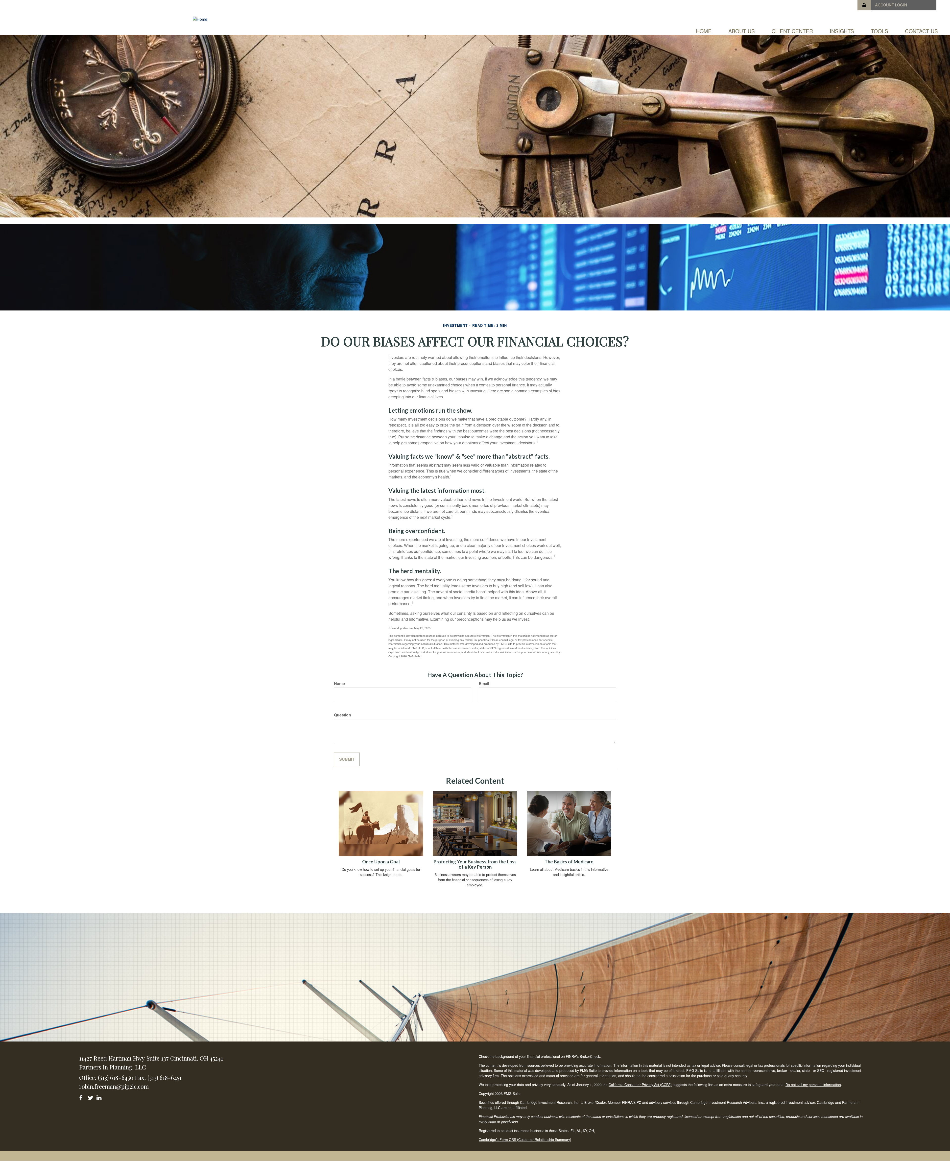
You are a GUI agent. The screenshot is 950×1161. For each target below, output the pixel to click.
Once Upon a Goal (381, 861)
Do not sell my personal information (813, 1084)
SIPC (637, 1102)
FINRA (627, 1102)
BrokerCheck (590, 1056)
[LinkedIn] (99, 1096)
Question (342, 715)
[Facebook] (82, 1096)
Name (339, 683)
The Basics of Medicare (569, 861)
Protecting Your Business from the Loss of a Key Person (475, 864)
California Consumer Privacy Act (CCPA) (640, 1084)
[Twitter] (91, 1096)
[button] (741, 30)
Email (484, 683)
